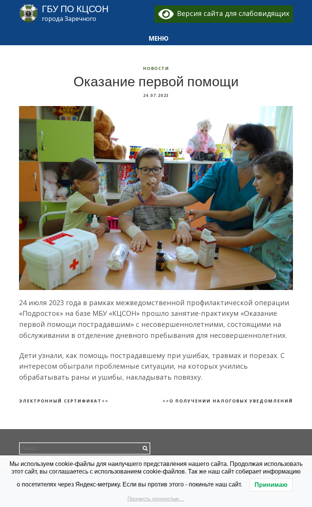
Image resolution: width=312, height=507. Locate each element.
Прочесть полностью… (156, 499)
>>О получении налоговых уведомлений (227, 401)
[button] (156, 38)
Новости (156, 68)
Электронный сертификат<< (63, 401)
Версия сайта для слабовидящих (231, 13)
